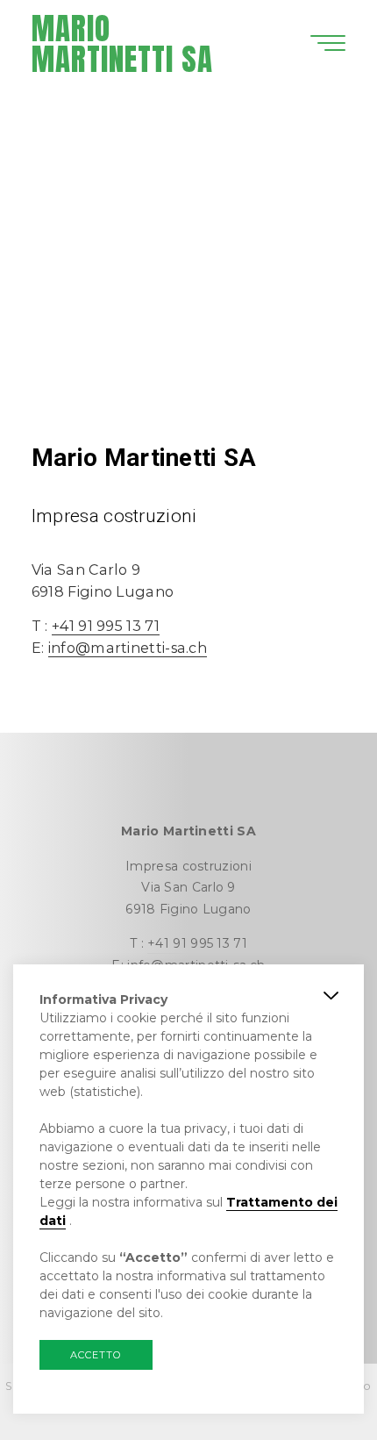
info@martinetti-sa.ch (127, 647)
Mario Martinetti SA (122, 43)
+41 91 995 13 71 (106, 625)
